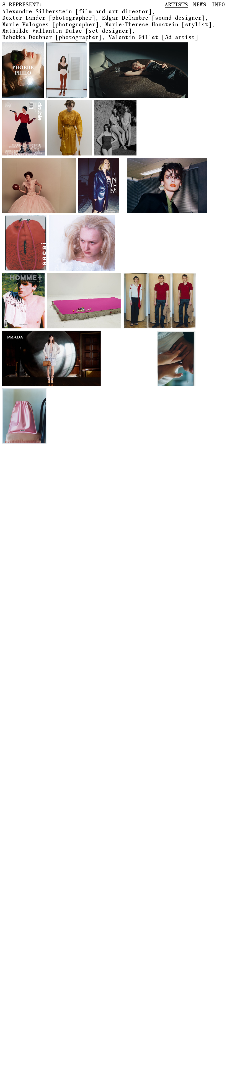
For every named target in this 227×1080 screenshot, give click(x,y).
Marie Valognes (50, 24)
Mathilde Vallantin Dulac (67, 30)
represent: (22, 4)
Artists (176, 4)
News (199, 4)
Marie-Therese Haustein (158, 24)
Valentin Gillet (153, 37)
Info (218, 4)
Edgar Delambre (153, 17)
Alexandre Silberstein (77, 11)
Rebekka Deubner (52, 37)
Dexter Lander (48, 17)
